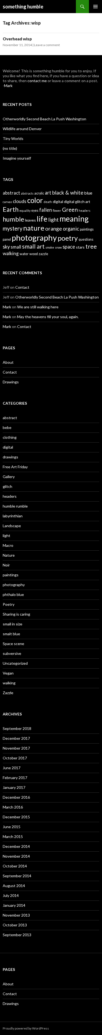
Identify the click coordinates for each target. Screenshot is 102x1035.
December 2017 (16, 738)
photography (34, 237)
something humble (23, 7)
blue (88, 192)
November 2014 (16, 856)
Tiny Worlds (13, 138)
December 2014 (16, 846)
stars (80, 247)
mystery (12, 228)
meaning (74, 218)
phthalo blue (13, 594)
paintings (87, 229)
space (69, 247)
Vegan (8, 673)
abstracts (27, 193)
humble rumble (15, 506)
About (8, 362)
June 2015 (11, 826)
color (35, 200)
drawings (10, 457)
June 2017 (11, 767)
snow (58, 247)
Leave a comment (47, 45)
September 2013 (17, 934)
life (42, 218)
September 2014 (17, 875)
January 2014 (14, 905)
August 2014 (14, 885)
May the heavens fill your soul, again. (48, 316)
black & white (68, 192)
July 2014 (11, 895)
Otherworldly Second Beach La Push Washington (44, 119)
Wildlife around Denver (22, 128)
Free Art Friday (15, 466)
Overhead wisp (17, 38)
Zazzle (8, 692)
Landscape (12, 525)
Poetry (8, 604)
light (53, 219)
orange (53, 228)
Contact (22, 287)
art (48, 193)
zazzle (43, 254)
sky (6, 247)
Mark (8, 85)
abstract (11, 193)
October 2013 (15, 925)
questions (86, 239)
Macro (8, 545)
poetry (68, 238)
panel (7, 239)
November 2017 (16, 748)
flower (57, 210)
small (16, 247)
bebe (7, 427)
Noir (6, 565)
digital (58, 201)
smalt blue (11, 633)
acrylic (39, 193)
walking (11, 253)
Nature (9, 555)
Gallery (9, 476)
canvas (7, 202)
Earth (10, 209)
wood (33, 254)
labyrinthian (13, 516)
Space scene (13, 643)
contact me (37, 80)
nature (33, 227)
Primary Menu (95, 6)
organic (71, 229)
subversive (12, 653)
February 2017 (15, 777)
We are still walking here (37, 307)
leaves (30, 220)
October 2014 (15, 866)
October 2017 (15, 758)
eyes (34, 210)
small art (33, 246)
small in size (12, 624)
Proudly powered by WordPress (26, 1028)
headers (84, 210)
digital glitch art (77, 201)
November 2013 (16, 915)
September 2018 (17, 728)
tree (91, 246)
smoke (49, 247)
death (48, 202)
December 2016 (16, 797)
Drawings (11, 382)
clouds (19, 201)
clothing (10, 437)
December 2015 (16, 817)
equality (24, 210)
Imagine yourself (17, 158)
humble (13, 219)
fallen (45, 210)
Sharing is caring (16, 614)
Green (70, 209)
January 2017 (14, 787)
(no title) (10, 148)
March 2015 (13, 836)
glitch (7, 486)
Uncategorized (15, 663)
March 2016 (13, 807)
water (24, 254)
